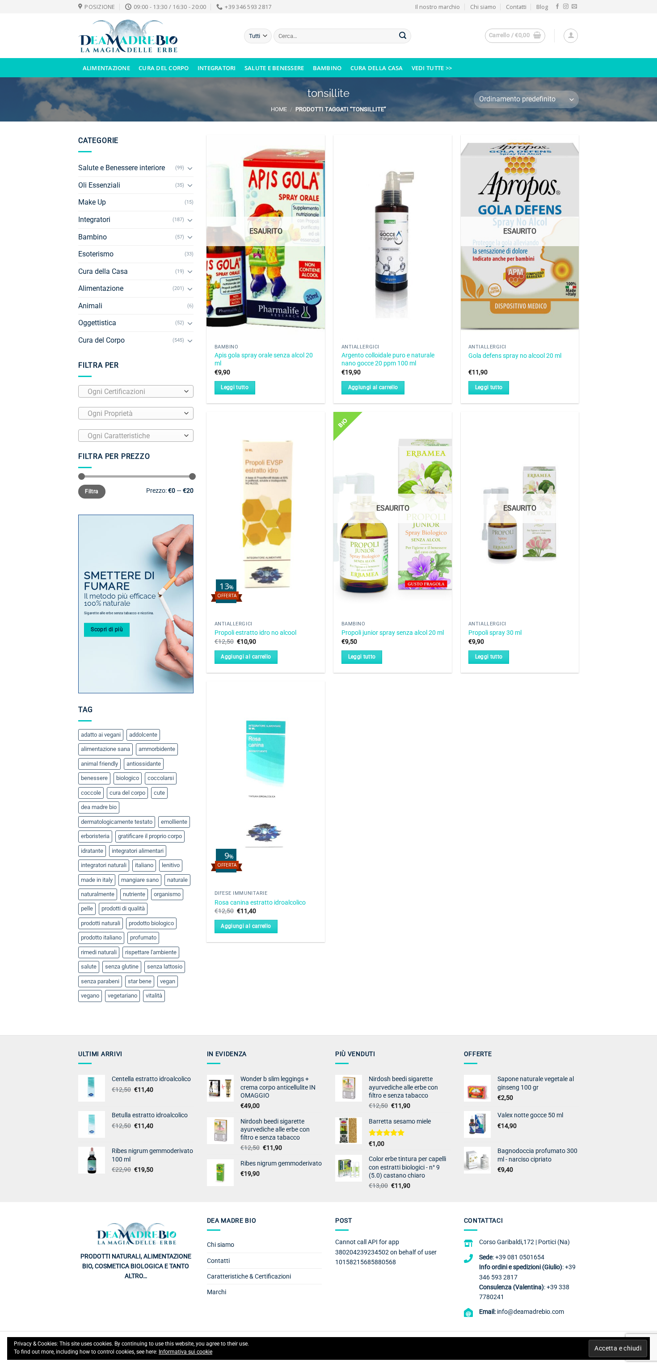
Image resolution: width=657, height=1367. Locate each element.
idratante (92, 850)
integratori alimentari (138, 850)
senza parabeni (100, 981)
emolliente (174, 821)
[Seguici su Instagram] (566, 7)
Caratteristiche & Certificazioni (249, 1276)
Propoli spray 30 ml (495, 633)
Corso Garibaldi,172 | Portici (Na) (524, 1241)
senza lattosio (164, 966)
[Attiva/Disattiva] (190, 168)
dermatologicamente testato (116, 821)
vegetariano (122, 995)
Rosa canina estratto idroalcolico (260, 902)
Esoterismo (96, 254)
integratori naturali (103, 865)
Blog (542, 7)
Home (279, 109)
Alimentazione (106, 68)
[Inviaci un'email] (574, 7)
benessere (94, 778)
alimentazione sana (105, 749)
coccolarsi (160, 778)
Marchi (216, 1292)
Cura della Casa (376, 68)
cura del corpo (127, 792)
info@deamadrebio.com (530, 1311)
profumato (143, 937)
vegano (90, 995)
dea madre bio (99, 807)
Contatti (516, 7)
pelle (87, 908)
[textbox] (133, 392)
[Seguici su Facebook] (557, 7)
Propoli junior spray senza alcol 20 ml (392, 633)
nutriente (134, 894)
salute (89, 966)
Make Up (92, 202)
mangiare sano (140, 879)
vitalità (154, 995)
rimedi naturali (99, 952)
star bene (140, 981)
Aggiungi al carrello (373, 387)
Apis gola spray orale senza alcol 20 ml (264, 360)
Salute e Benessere (274, 68)
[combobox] (136, 391)
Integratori (217, 68)
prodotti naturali (100, 923)
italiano (144, 865)
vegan (167, 981)
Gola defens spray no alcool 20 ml (514, 356)
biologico (127, 778)
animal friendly (99, 763)
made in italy (97, 879)
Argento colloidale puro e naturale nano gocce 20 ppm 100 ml (387, 360)
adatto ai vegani (101, 734)
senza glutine (122, 966)
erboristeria (95, 836)
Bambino (327, 68)
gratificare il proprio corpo (150, 836)
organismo (167, 894)
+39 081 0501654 (519, 1257)
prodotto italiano (101, 937)
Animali (90, 306)
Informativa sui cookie (185, 1352)
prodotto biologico (151, 923)
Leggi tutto (234, 387)
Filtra (91, 491)
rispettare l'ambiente (151, 952)
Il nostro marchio (437, 7)
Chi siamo (483, 7)
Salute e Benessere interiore (121, 168)
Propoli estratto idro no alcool (255, 633)
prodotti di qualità (123, 908)
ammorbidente (157, 749)
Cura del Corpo (164, 68)
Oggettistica (97, 323)
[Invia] (402, 36)
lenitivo (171, 865)
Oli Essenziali (99, 185)
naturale (177, 879)
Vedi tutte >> (432, 68)
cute (159, 792)
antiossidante (143, 763)
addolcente (143, 734)
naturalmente (97, 894)
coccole (91, 792)
